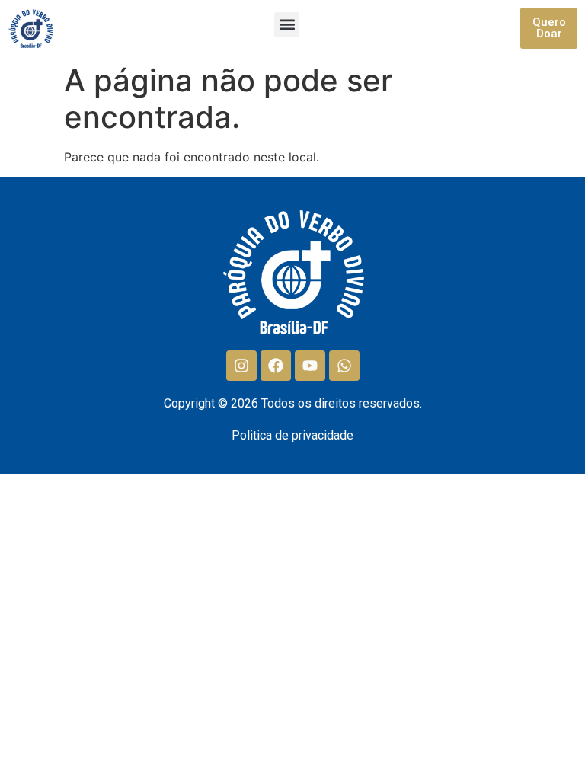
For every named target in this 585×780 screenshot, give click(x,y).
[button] (286, 24)
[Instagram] (241, 365)
